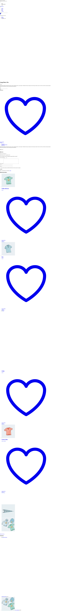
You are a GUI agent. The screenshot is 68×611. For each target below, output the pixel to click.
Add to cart (1, 90)
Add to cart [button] (3, 241)
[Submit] (0, 13)
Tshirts (10, 170)
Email (1, 166)
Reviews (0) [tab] (3, 145)
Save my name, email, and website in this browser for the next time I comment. (11, 167)
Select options (3, 492)
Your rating (1, 157)
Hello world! (3, 501)
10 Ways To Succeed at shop (5, 499)
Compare (3, 309)
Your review (2, 163)
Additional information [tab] (4, 144)
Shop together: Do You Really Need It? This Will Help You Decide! (10, 500)
